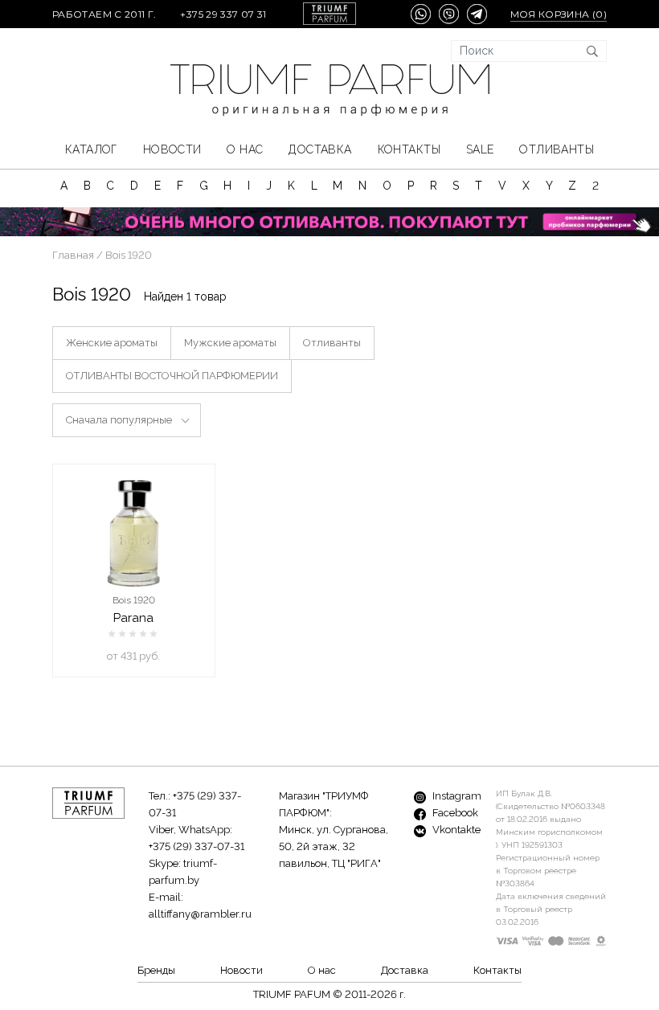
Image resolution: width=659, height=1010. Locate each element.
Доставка (320, 149)
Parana (133, 618)
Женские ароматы (112, 343)
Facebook (454, 813)
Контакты (409, 149)
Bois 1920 (134, 600)
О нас (245, 149)
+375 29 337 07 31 (223, 14)
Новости (172, 149)
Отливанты (556, 149)
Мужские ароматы (230, 343)
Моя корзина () (558, 14)
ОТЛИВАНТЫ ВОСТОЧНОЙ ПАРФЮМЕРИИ (172, 376)
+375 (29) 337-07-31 (196, 846)
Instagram (455, 796)
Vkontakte (455, 830)
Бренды (156, 970)
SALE (480, 149)
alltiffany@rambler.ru (200, 914)
